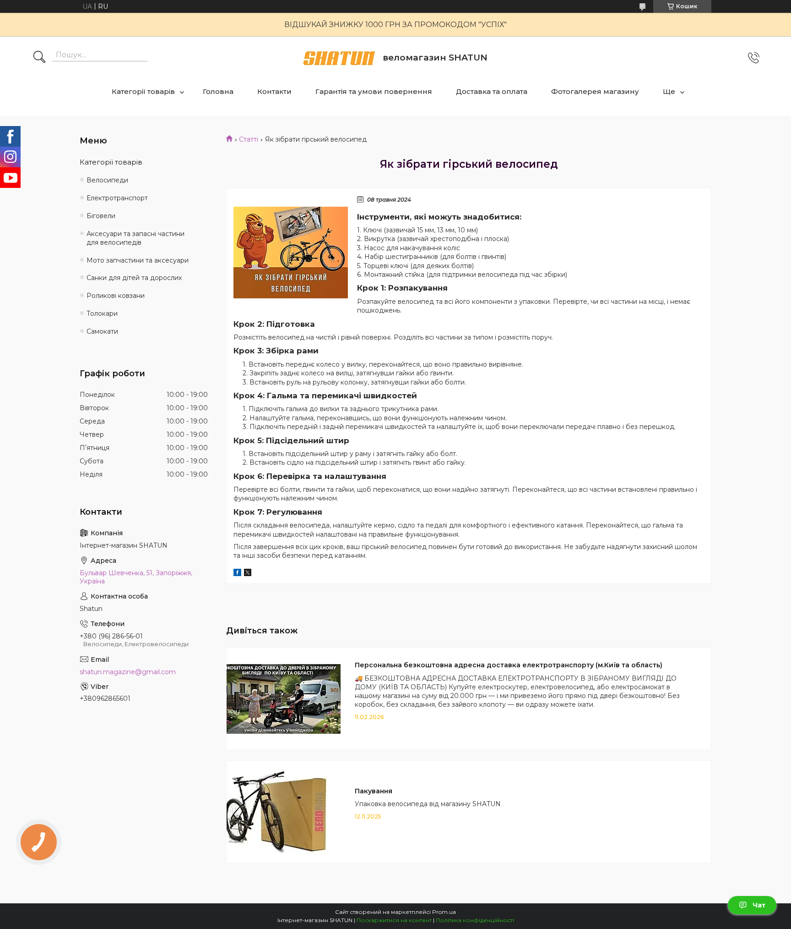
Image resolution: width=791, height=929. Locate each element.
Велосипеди (107, 180)
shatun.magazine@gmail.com (128, 672)
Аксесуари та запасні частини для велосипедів (135, 238)
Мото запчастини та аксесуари (138, 260)
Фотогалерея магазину (595, 91)
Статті (248, 139)
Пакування (373, 791)
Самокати (102, 331)
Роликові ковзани (116, 295)
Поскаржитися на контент (394, 920)
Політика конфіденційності (475, 920)
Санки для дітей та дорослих (134, 278)
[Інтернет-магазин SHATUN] (339, 58)
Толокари (102, 313)
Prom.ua (444, 911)
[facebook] (237, 574)
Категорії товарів (143, 91)
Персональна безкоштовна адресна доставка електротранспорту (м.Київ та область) (508, 665)
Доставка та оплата (491, 91)
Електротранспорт (117, 198)
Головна (218, 91)
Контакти (274, 91)
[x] (247, 574)
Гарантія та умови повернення (373, 91)
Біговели (101, 216)
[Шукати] (39, 57)
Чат (759, 905)
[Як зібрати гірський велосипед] (290, 252)
